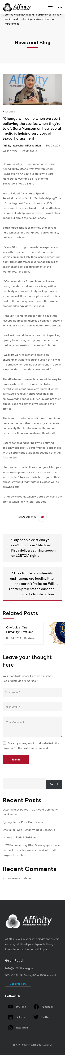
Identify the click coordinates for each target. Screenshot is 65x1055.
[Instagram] (13, 1041)
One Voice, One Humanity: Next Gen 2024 (19, 632)
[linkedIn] (24, 1041)
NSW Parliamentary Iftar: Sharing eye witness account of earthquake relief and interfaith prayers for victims (31, 850)
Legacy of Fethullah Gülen (19, 837)
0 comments (29, 150)
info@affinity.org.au (19, 968)
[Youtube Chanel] (18, 1041)
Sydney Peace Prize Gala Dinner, (23, 822)
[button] (18, 984)
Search (54, 784)
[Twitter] (2, 1041)
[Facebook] (8, 1041)
